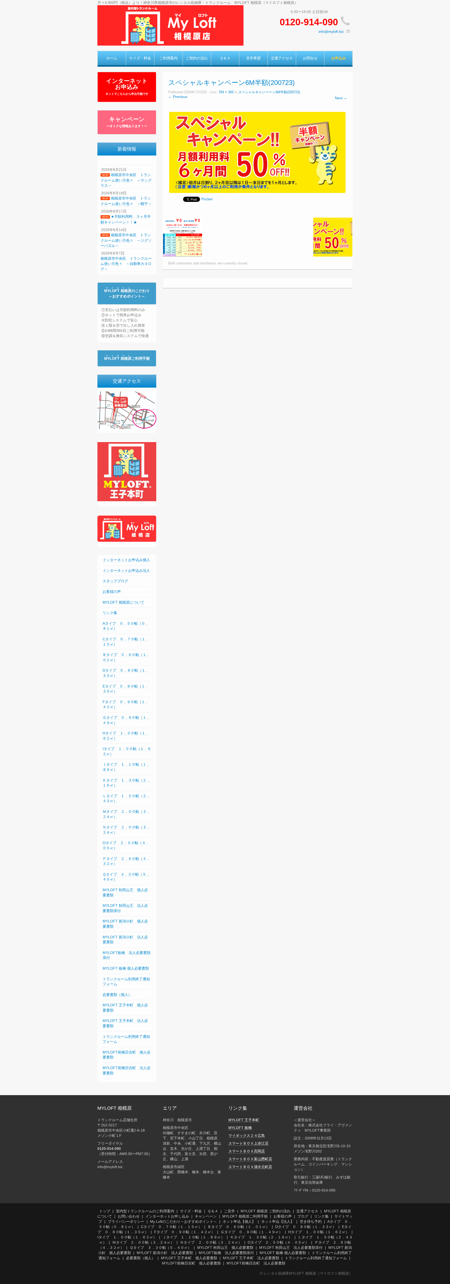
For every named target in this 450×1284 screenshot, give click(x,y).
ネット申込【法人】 (277, 1221)
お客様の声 (112, 592)
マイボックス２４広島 (246, 1135)
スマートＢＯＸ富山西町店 (250, 1159)
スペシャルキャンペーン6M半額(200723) (269, 92)
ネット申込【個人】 (239, 1221)
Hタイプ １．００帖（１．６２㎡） (318, 1232)
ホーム (111, 58)
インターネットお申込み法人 (126, 570)
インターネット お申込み (126, 86)
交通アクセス (282, 58)
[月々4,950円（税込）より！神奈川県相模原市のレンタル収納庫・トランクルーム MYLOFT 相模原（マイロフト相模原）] (170, 25)
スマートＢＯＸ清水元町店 (250, 1167)
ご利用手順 (127, 358)
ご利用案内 (168, 58)
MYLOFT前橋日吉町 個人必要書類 (191, 1263)
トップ (104, 1211)
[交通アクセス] (126, 410)
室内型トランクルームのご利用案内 (145, 1211)
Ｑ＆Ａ (225, 58)
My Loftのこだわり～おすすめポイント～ (183, 1221)
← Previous (177, 97)
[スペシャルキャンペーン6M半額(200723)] (257, 152)
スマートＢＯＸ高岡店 (246, 1151)
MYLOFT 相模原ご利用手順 (245, 1216)
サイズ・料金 (140, 58)
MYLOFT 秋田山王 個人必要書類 (225, 1247)
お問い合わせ (129, 1216)
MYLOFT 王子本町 (243, 1120)
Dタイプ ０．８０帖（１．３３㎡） (305, 1227)
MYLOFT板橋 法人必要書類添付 (226, 1253)
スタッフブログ (115, 581)
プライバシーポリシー (126, 1221)
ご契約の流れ (197, 58)
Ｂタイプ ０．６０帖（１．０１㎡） (239, 1227)
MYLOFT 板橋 (240, 1128)
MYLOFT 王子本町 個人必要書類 (189, 1258)
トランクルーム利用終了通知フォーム (316, 1258)
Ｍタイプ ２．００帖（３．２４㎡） (143, 1242)
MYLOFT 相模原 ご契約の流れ (266, 1211)
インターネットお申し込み (167, 1216)
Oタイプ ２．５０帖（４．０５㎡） (278, 1242)
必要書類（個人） (117, 995)
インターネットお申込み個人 (126, 560)
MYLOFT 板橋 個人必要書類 (126, 968)
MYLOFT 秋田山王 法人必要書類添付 (291, 1247)
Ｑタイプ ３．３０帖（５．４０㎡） (160, 1247)
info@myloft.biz (331, 31)
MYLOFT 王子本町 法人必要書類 (251, 1258)
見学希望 (253, 58)
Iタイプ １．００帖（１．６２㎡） (127, 1237)
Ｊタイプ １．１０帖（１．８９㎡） (193, 1237)
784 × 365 (226, 92)
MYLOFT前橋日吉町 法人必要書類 (256, 1263)
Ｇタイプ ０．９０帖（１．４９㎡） (252, 1232)
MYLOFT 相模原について (123, 602)
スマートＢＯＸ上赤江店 (248, 1143)
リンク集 (110, 613)
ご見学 (229, 1211)
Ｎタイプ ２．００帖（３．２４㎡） (211, 1242)
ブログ (302, 1216)
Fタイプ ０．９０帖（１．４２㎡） (184, 1232)
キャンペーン (127, 122)
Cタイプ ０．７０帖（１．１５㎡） (171, 1227)
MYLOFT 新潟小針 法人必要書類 (165, 1253)
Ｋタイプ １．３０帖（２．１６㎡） (261, 1237)
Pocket (207, 199)
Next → (341, 98)
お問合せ (310, 58)
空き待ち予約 (311, 1221)
